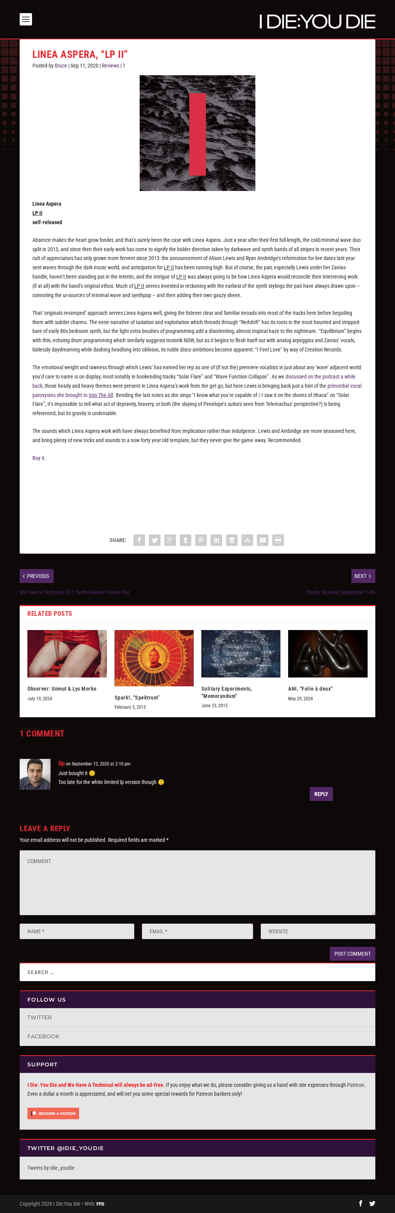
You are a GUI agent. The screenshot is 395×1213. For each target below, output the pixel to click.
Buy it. (39, 458)
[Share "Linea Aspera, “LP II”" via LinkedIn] (216, 540)
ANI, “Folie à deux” (310, 689)
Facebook (43, 1036)
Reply (321, 794)
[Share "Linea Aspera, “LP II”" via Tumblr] (185, 540)
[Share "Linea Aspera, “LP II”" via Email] (262, 540)
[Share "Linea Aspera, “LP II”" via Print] (278, 540)
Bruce (61, 66)
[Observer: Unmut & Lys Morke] (66, 653)
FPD (100, 1204)
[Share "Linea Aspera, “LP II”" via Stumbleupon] (247, 540)
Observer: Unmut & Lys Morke (62, 689)
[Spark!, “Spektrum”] (154, 658)
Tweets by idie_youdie (50, 1168)
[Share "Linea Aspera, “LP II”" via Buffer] (232, 540)
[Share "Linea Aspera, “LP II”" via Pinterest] (201, 540)
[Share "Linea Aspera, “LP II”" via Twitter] (154, 540)
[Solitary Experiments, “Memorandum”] (240, 653)
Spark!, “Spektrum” (137, 697)
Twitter (39, 1017)
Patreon (355, 1085)
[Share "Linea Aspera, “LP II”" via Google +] (170, 540)
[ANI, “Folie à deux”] (327, 653)
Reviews (110, 66)
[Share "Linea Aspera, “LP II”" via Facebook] (139, 540)
